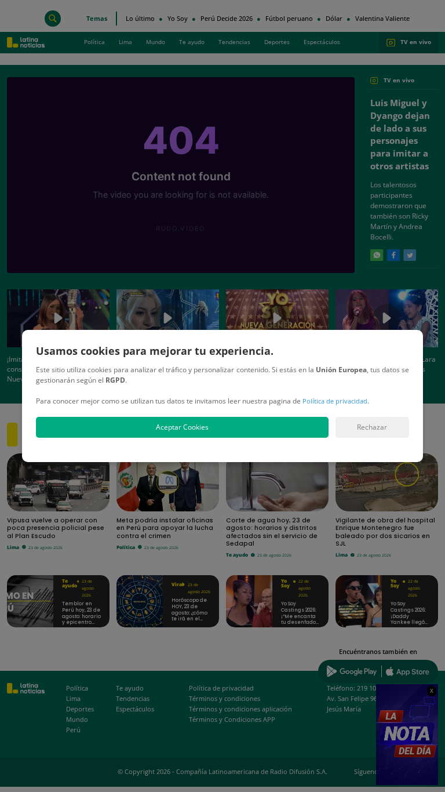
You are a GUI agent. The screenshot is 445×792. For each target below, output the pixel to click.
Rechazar (372, 427)
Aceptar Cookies (182, 427)
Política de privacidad (334, 401)
